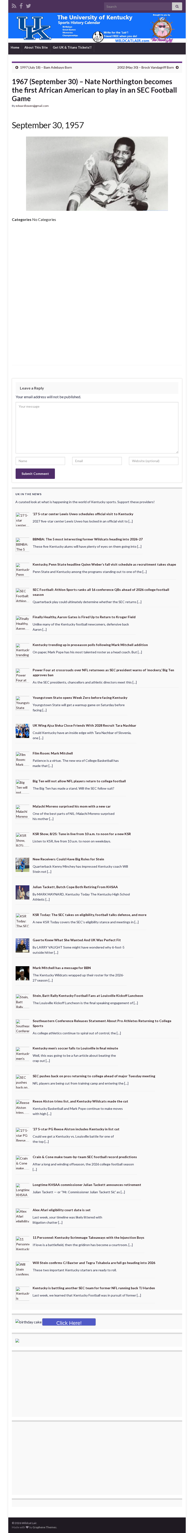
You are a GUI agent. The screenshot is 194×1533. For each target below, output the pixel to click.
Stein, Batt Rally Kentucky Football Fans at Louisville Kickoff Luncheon (88, 996)
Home (15, 47)
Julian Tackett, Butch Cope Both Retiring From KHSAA (75, 887)
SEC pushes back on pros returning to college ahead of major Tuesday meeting (94, 1076)
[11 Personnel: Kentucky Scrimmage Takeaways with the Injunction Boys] (22, 1243)
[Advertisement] (97, 261)
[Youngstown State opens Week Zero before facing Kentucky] (22, 703)
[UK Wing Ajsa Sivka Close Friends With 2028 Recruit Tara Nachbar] (22, 731)
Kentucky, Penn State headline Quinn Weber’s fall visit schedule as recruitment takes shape (104, 564)
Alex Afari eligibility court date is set (62, 1210)
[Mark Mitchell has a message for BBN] (22, 973)
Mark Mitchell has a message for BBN (62, 968)
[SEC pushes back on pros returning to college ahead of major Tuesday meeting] (22, 1081)
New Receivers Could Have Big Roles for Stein (68, 859)
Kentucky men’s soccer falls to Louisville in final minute (75, 1048)
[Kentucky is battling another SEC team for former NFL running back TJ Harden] (22, 1293)
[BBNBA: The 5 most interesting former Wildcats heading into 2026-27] (22, 544)
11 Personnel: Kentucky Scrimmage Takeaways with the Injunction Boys (88, 1237)
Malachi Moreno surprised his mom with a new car (72, 806)
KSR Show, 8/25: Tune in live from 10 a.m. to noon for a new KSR (82, 834)
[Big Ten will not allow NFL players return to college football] (22, 786)
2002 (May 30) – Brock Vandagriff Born (145, 67)
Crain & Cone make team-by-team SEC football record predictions (85, 1157)
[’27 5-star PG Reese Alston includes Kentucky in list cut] (22, 1134)
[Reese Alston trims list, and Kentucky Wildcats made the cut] (22, 1106)
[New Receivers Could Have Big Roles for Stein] (22, 864)
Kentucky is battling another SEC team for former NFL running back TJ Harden (94, 1288)
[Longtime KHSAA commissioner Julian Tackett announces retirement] (22, 1190)
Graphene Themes (45, 1527)
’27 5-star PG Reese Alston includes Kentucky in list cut (76, 1129)
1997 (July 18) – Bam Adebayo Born (46, 67)
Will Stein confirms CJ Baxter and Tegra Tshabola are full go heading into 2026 (94, 1263)
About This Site (36, 47)
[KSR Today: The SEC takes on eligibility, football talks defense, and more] (22, 920)
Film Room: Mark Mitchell (53, 753)
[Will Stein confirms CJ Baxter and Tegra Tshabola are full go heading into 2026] (22, 1268)
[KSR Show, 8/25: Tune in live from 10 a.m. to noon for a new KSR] (22, 839)
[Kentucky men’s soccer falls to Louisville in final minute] (22, 1053)
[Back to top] (183, 1522)
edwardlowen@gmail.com (32, 106)
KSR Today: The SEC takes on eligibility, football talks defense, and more (89, 915)
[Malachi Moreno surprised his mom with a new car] (22, 811)
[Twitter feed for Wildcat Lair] (28, 5)
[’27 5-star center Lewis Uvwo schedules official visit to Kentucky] (22, 519)
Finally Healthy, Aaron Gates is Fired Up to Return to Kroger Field (84, 617)
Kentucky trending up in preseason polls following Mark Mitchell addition (90, 645)
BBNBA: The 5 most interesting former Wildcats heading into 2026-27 (88, 539)
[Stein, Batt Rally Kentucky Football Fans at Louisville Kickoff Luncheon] (22, 1001)
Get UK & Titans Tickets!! (72, 47)
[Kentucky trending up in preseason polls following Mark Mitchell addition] (22, 650)
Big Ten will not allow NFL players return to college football (79, 781)
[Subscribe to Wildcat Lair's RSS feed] (14, 5)
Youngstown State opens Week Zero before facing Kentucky (80, 698)
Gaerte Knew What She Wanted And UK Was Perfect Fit (77, 940)
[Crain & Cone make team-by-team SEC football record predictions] (22, 1162)
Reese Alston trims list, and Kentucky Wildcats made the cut (80, 1101)
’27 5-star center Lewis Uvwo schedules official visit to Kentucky (83, 514)
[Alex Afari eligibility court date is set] (22, 1215)
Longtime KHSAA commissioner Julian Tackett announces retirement (87, 1185)
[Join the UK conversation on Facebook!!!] (21, 5)
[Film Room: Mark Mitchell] (22, 758)
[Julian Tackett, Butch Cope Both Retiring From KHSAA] (22, 892)
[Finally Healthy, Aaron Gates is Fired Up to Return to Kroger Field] (22, 622)
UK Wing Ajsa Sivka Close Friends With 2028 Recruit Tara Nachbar (84, 725)
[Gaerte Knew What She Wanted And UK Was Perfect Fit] (22, 945)
